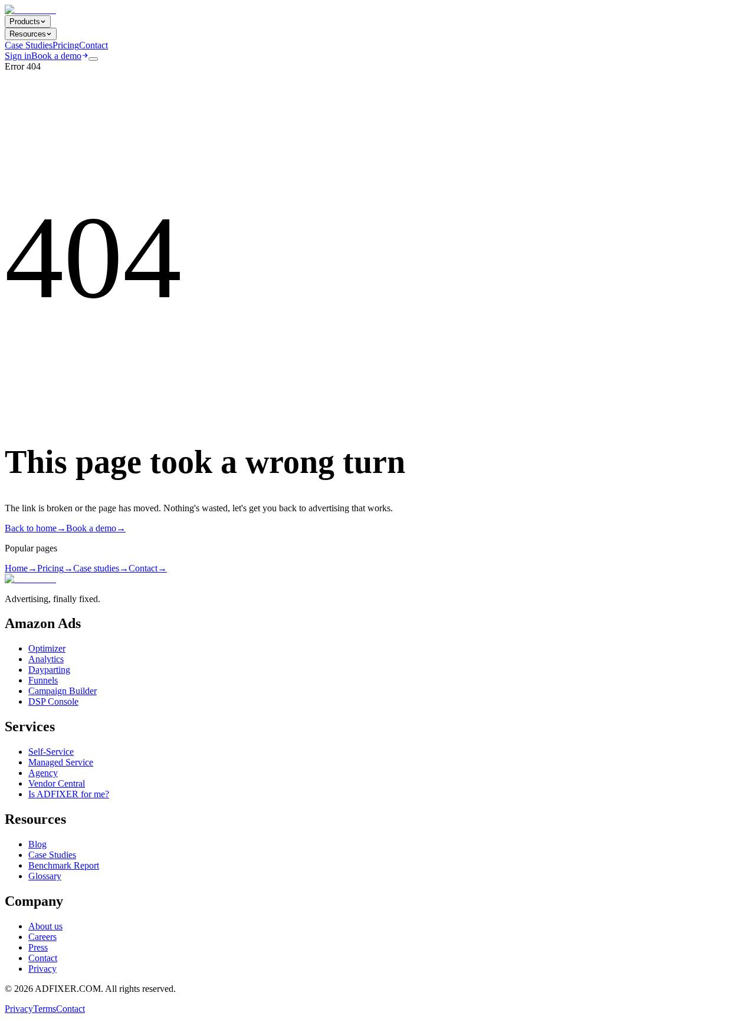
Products (24, 21)
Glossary (44, 876)
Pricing (65, 45)
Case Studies (28, 45)
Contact (93, 45)
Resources (27, 33)
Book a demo (56, 56)
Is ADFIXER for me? (68, 794)
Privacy (42, 969)
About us (45, 926)
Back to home (35, 528)
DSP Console (53, 701)
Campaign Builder (62, 691)
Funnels (43, 680)
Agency (43, 773)
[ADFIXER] (30, 10)
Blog (37, 844)
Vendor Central (56, 783)
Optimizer (46, 648)
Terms (44, 1009)
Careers (42, 937)
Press (38, 947)
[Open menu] (93, 59)
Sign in (18, 56)
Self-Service (51, 752)
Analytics (46, 659)
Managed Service (60, 762)
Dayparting (49, 670)
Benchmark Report (63, 865)
